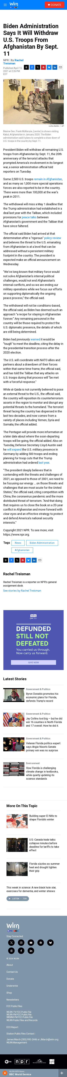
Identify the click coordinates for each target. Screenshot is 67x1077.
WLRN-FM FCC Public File (19, 1014)
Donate (10, 979)
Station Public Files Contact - (21, 1034)
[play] (5, 1073)
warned (35, 339)
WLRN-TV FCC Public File (19, 1012)
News (18, 543)
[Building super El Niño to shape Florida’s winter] (17, 821)
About (10, 965)
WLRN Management (17, 1042)
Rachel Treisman (13, 62)
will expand (14, 449)
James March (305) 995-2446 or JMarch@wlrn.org (32, 1039)
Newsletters (13, 1000)
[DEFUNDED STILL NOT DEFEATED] (33, 640)
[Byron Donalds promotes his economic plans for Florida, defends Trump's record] (13, 695)
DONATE (56, 4)
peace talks (29, 217)
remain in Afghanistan (48, 179)
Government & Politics (38, 689)
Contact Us (12, 972)
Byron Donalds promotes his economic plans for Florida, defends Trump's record (42, 697)
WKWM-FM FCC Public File (20, 1017)
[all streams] (62, 1073)
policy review (52, 238)
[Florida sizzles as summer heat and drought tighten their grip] (17, 869)
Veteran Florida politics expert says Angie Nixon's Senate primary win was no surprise (43, 747)
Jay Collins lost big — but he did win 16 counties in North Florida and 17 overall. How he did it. (44, 722)
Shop (9, 993)
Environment (33, 763)
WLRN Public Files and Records (22, 1020)
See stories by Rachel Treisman (22, 590)
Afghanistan (22, 550)
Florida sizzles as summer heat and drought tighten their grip (44, 867)
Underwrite (12, 986)
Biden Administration (42, 543)
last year (44, 462)
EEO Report (12, 1027)
